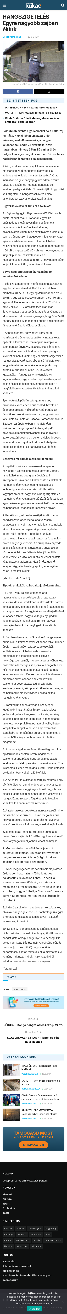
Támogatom (35, 1144)
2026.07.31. (46, 1074)
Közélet (7, 1194)
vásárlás (36, 1246)
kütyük (8, 1240)
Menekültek (22, 1240)
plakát (37, 1240)
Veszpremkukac (12, 36)
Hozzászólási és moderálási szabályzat (27, 1275)
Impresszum (10, 1279)
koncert (22, 1234)
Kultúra (7, 1198)
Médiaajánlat (11, 1270)
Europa (8, 1228)
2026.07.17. (48, 1089)
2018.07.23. (33, 36)
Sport (6, 1203)
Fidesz (20, 1228)
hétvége (8, 1234)
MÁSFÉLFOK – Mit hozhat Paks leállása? (31, 107)
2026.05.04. (46, 1118)
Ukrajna (8, 1246)
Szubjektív (9, 1208)
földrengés (35, 1228)
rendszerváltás (53, 1240)
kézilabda (36, 1234)
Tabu (6, 1212)
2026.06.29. (46, 1104)
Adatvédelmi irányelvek (17, 1266)
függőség (51, 1228)
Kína (48, 1234)
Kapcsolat (9, 1261)
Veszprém (20, 989)
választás (22, 1246)
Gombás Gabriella (30, 1089)
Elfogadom (34, 1308)
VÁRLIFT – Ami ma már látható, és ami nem (33, 112)
